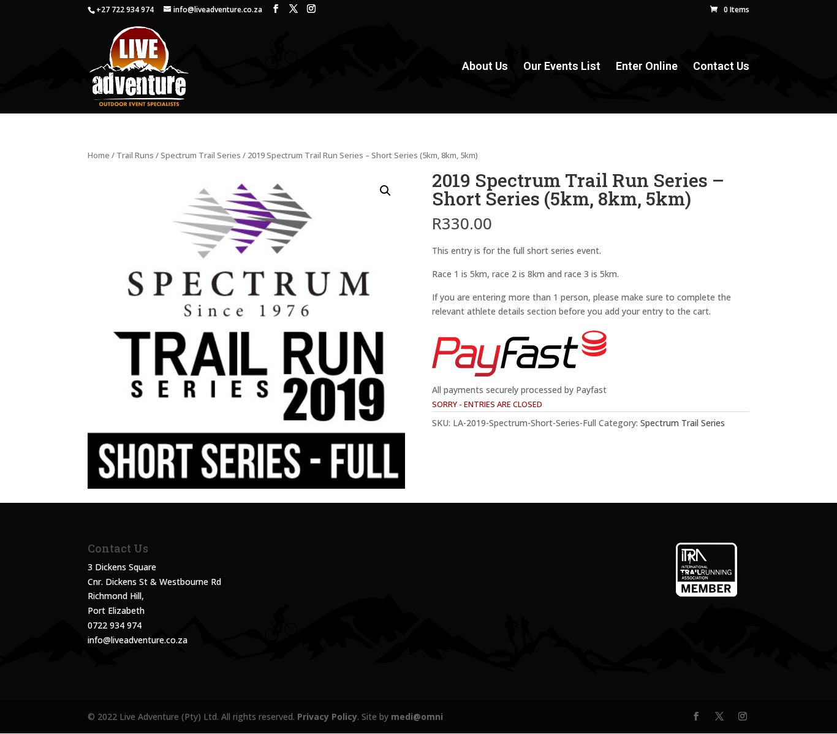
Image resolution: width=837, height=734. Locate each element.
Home (99, 155)
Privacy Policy (327, 716)
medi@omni (417, 716)
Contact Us (721, 67)
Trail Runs (135, 155)
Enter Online (647, 67)
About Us (485, 67)
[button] (385, 191)
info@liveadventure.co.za (137, 640)
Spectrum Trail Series (201, 155)
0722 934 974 (115, 625)
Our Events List (561, 67)
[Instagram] (311, 8)
